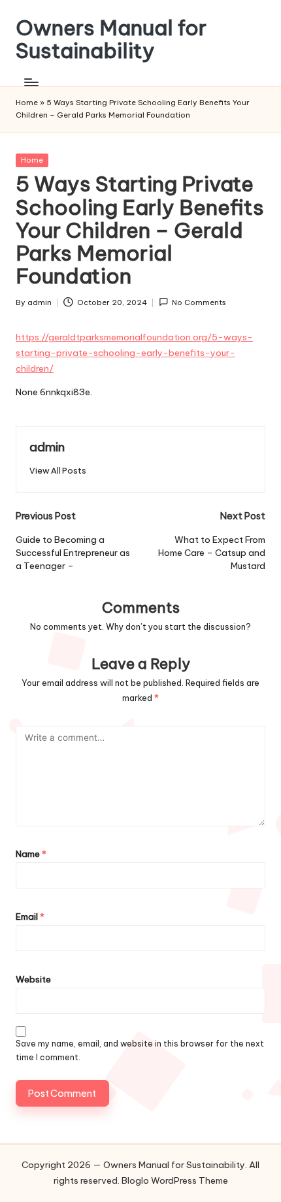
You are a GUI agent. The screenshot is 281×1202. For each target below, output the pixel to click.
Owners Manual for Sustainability (111, 39)
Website (33, 979)
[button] (57, 470)
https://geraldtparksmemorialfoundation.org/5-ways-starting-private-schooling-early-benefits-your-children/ (134, 352)
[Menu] (30, 82)
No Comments (199, 302)
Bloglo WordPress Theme (175, 1180)
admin (47, 447)
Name (31, 854)
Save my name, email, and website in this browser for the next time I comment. (140, 1050)
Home (27, 102)
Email (30, 916)
